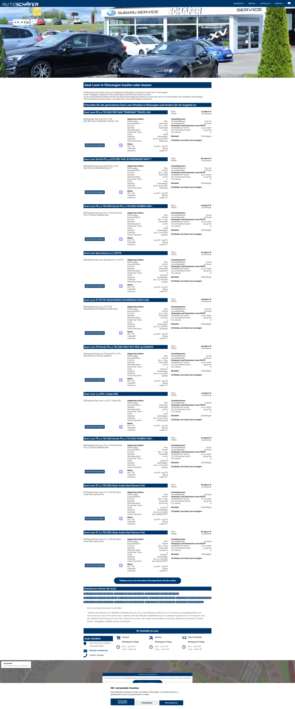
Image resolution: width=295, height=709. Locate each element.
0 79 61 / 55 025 (96, 655)
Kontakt (279, 4)
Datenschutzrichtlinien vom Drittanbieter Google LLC (168, 678)
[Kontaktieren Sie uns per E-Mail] (289, 3)
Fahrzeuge (238, 4)
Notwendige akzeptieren (122, 702)
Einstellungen (147, 703)
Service (251, 4)
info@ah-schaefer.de (98, 650)
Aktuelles (265, 4)
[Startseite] (20, 4)
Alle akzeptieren (171, 703)
